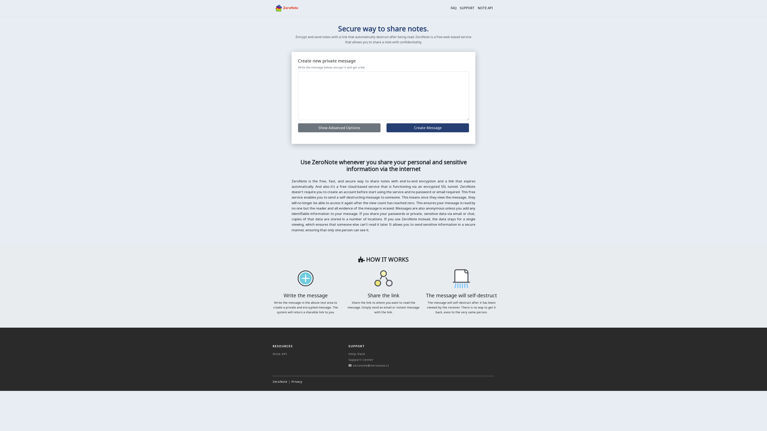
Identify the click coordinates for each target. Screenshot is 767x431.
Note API (280, 354)
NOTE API (485, 8)
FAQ (454, 8)
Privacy (296, 382)
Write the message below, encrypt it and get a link (331, 67)
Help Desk (357, 354)
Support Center (361, 360)
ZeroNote (280, 382)
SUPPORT (467, 8)
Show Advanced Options (339, 127)
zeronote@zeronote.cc (371, 365)
